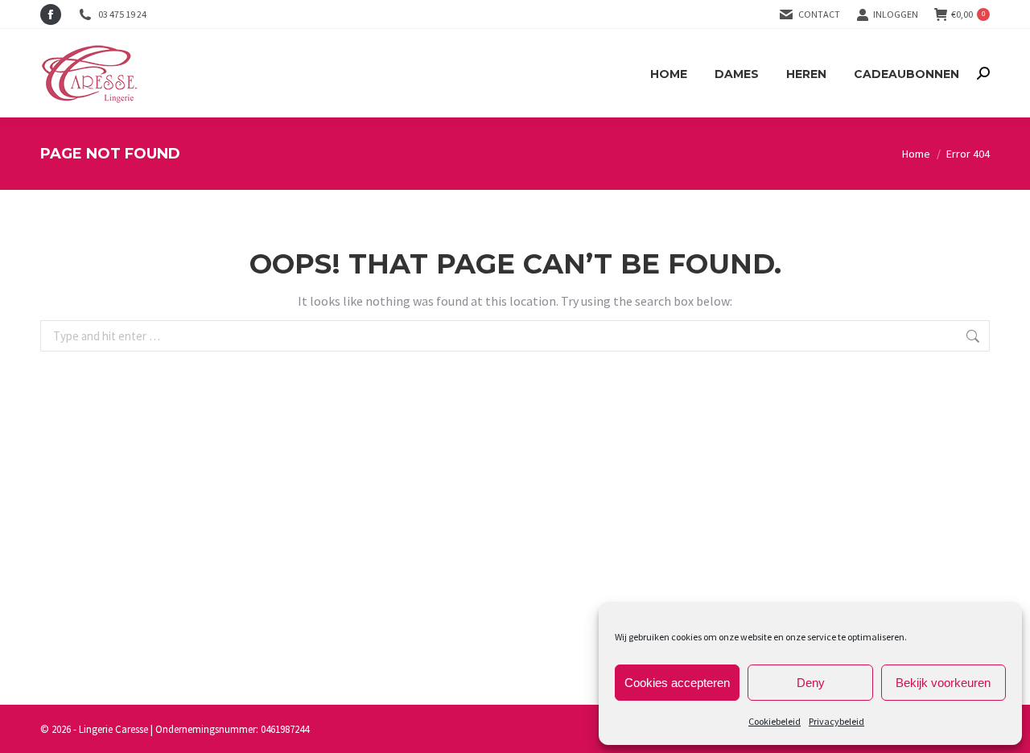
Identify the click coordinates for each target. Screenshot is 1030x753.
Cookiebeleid (774, 721)
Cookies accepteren (677, 682)
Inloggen (895, 14)
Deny (811, 682)
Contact (819, 14)
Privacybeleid (836, 721)
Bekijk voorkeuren (943, 682)
